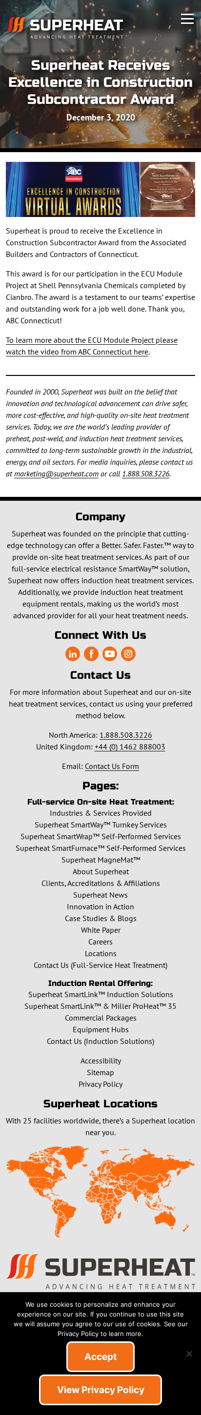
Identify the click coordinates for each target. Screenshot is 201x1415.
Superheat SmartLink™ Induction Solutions (100, 994)
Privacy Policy (100, 1084)
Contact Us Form (112, 766)
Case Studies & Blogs (101, 918)
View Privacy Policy (100, 1389)
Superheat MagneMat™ (100, 860)
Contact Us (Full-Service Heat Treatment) (100, 965)
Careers (100, 941)
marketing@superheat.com (56, 473)
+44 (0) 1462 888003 (130, 746)
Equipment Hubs (101, 1029)
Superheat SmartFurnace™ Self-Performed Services (101, 848)
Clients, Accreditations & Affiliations (100, 883)
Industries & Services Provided (101, 813)
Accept (100, 1356)
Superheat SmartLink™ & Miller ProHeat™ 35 (100, 1006)
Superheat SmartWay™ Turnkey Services (101, 824)
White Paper (101, 930)
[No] (189, 1353)
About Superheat (101, 871)
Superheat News (100, 895)
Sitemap (100, 1072)
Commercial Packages (101, 1017)
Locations (101, 953)
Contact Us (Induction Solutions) (100, 1041)
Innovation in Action (100, 906)
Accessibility (100, 1060)
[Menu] (187, 17)
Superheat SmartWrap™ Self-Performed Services (100, 836)
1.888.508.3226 (145, 473)
